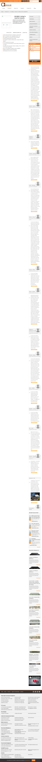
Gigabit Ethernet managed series (6, 757)
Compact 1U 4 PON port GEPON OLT (33, 571)
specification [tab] (8, 32)
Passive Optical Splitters (5, 708)
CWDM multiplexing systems (5, 730)
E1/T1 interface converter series (6, 737)
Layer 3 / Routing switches (5, 755)
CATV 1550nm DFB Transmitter (32, 666)
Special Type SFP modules (32, 713)
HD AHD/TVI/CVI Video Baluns (32, 701)
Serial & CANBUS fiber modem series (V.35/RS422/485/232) (20, 732)
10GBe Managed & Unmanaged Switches (7, 754)
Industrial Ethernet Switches (19, 720)
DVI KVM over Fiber (17, 698)
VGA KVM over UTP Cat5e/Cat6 (19, 702)
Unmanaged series (18, 754)
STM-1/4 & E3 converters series (19, 737)
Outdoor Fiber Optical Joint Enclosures (7, 744)
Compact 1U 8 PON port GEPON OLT (33, 558)
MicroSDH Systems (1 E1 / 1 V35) (6, 751)
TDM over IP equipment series (5, 740)
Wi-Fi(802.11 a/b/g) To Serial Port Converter (18, 11)
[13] (4, 25)
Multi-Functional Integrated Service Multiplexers (33, 750)
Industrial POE (30, 754)
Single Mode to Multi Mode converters (20, 725)
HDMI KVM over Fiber (4, 702)
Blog (20, 1)
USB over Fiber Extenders (32, 699)
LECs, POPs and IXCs (35, 523)
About (5, 691)
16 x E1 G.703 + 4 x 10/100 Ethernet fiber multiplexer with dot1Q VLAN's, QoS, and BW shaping (34, 582)
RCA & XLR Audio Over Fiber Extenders (34, 697)
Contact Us (11, 1)
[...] (36, 526)
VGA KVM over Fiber (18, 697)
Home (3, 8)
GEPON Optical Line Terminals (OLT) (6, 709)
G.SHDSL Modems (31, 737)
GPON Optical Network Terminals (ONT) (21, 709)
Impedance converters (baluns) (6, 739)
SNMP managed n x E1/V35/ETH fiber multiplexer (7, 734)
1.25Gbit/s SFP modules (18, 713)
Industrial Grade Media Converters (6, 723)
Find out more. (27, 760)
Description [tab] (25, 32)
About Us (16, 8)
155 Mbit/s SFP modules (5, 713)
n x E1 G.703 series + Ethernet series (33, 729)
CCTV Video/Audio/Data (5, 701)
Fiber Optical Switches (18, 755)
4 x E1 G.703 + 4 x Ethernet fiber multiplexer (34, 611)
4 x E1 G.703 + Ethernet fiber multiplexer (34, 627)
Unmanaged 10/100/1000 (18, 723)
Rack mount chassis (4, 725)
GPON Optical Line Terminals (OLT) (20, 708)
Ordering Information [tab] (17, 32)
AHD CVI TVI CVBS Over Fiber (5, 697)
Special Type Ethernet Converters (20, 741)
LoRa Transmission (31, 717)
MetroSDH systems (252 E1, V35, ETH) (20, 749)
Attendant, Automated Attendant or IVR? (35, 539)
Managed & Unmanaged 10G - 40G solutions (33, 724)
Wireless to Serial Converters (5, 720)
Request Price (18, 25)
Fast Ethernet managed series (19, 757)
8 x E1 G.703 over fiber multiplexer (33, 641)
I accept (33, 760)
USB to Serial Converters (5, 718)
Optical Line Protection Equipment (33, 730)
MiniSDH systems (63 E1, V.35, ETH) (6, 749)
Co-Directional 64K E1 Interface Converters (33, 739)
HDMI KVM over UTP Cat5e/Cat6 (19, 699)
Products (9, 8)
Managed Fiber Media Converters (33, 725)
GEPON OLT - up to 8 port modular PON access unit (34, 655)
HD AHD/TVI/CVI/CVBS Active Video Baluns (33, 703)
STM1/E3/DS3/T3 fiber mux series (20, 733)
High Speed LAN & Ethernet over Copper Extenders (21, 739)
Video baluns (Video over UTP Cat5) (6, 698)
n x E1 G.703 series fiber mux (5, 732)
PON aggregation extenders (32, 708)
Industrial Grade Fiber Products (19, 718)
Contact (21, 691)
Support (22, 8)
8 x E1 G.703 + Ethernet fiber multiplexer (34, 598)
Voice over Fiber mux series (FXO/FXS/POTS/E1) (19, 730)
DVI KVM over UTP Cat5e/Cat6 (19, 701)
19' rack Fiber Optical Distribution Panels (21, 744)
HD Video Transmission (4, 699)
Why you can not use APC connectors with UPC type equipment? (35, 516)
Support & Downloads (15, 691)
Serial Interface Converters (5, 717)
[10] (8, 25)
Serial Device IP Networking (19, 717)
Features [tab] (3, 32)
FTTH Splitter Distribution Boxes (33, 744)
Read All (38, 547)
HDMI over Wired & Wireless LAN (33, 698)
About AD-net (16, 1)
